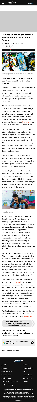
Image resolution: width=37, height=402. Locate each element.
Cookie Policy (6, 378)
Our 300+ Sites (27, 368)
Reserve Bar (28, 316)
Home (3, 350)
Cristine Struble (9, 43)
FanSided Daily (6, 371)
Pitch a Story (26, 371)
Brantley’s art (27, 122)
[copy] (12, 46)
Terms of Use (27, 375)
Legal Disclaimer (28, 378)
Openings (25, 365)
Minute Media (10, 389)
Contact (4, 368)
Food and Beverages (13, 350)
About (3, 365)
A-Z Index (25, 381)
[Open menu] (3, 3)
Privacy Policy (6, 375)
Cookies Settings (7, 385)
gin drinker (18, 282)
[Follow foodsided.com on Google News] (32, 342)
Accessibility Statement (9, 381)
